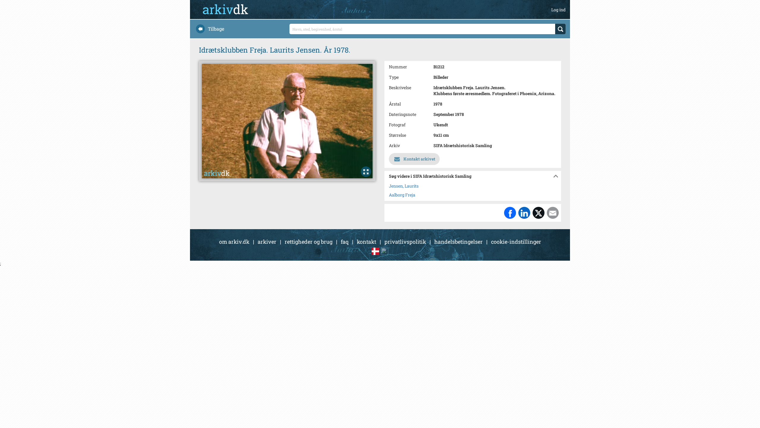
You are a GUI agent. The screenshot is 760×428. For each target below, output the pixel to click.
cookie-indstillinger (516, 241)
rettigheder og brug (308, 241)
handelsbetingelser (458, 241)
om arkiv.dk (234, 241)
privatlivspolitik (405, 241)
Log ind (558, 9)
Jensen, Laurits (404, 186)
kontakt (366, 241)
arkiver (267, 241)
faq (345, 241)
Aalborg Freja (402, 195)
